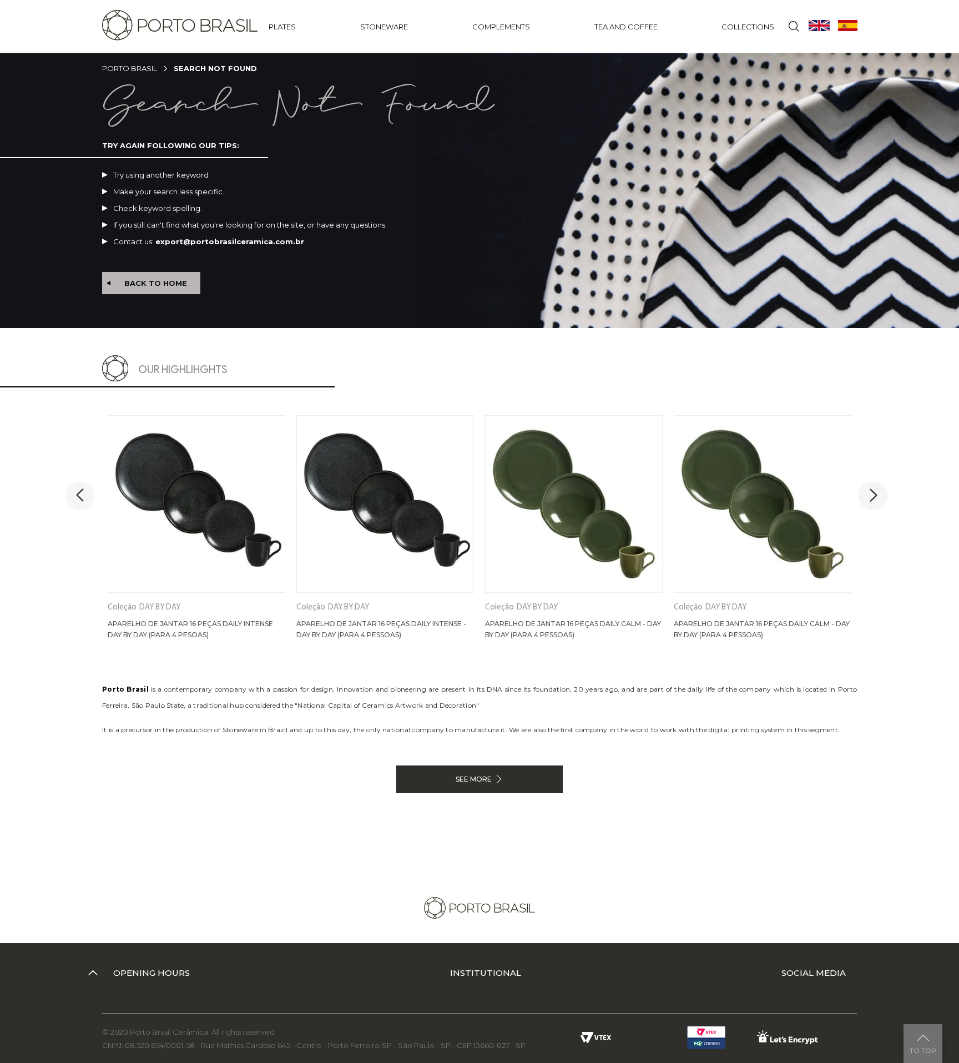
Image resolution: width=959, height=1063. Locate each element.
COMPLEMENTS (501, 26)
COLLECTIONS (747, 26)
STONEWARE (384, 26)
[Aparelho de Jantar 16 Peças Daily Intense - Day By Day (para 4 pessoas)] (385, 504)
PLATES (282, 26)
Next (873, 495)
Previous (80, 495)
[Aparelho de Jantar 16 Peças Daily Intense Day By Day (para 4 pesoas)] (196, 504)
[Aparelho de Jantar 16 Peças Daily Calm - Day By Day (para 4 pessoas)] (574, 504)
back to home (155, 283)
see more (474, 779)
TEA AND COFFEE (626, 26)
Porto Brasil (129, 68)
